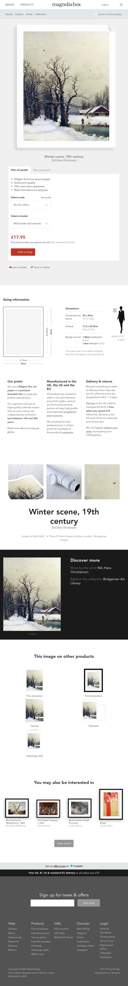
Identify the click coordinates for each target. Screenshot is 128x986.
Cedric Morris (75, 825)
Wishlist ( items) (63, 937)
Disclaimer (106, 957)
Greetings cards (40, 949)
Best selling (83, 928)
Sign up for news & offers (64, 895)
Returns (12, 949)
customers (67, 432)
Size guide (46, 197)
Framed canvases (40, 941)
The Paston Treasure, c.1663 (47, 821)
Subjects (19, 14)
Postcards (36, 945)
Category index (85, 945)
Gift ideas (59, 933)
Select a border (19, 216)
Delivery (90, 403)
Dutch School (44, 825)
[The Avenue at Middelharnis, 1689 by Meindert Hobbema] (17, 808)
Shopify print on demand (107, 972)
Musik (103, 823)
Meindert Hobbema (15, 825)
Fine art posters (39, 928)
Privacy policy (107, 936)
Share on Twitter (42, 267)
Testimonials (15, 937)
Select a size (31, 197)
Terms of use (107, 940)
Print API (104, 969)
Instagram (82, 949)
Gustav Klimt (106, 825)
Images (9, 4)
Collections (40, 14)
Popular (9, 14)
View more (64, 843)
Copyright (105, 952)
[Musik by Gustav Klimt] (111, 804)
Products (26, 4)
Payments (13, 941)
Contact (12, 928)
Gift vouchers (61, 928)
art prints (43, 189)
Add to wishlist (19, 267)
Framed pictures (40, 933)
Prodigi (116, 969)
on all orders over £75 (64, 872)
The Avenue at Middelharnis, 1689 (15, 821)
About (11, 933)
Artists (29, 14)
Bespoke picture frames (34, 972)
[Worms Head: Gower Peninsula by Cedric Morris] (79, 808)
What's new (37, 954)
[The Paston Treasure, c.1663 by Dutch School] (48, 809)
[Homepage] (64, 5)
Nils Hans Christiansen (64, 160)
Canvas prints (38, 937)
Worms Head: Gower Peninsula (79, 821)
